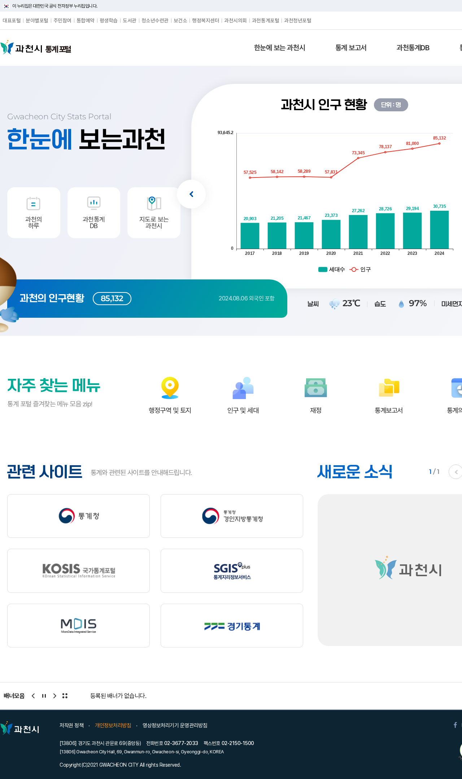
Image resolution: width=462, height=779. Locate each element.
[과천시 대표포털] (21, 47)
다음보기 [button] (54, 696)
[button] (279, 48)
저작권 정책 (71, 725)
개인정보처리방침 (113, 725)
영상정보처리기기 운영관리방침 (175, 725)
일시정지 (43, 696)
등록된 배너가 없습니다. (118, 695)
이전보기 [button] (191, 194)
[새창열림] (78, 516)
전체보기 (64, 696)
